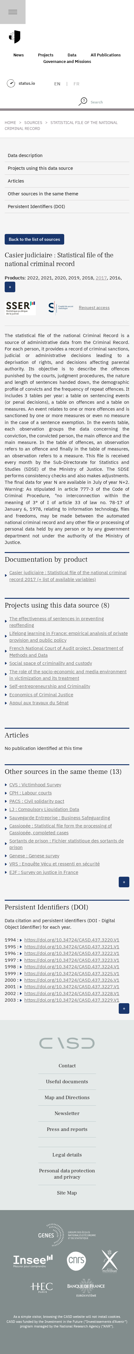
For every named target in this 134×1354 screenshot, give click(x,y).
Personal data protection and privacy (67, 1173)
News (18, 55)
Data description (25, 155)
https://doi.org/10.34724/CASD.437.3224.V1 (71, 967)
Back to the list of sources (34, 239)
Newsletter (67, 1113)
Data (72, 55)
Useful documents (67, 1081)
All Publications (106, 55)
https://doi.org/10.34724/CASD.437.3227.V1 (71, 986)
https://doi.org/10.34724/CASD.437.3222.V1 (71, 953)
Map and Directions (67, 1097)
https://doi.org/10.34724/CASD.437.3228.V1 (71, 993)
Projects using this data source (40, 168)
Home (10, 122)
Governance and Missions (67, 61)
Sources (33, 122)
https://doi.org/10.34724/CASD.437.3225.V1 (71, 973)
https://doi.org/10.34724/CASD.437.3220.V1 (71, 940)
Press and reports (67, 1129)
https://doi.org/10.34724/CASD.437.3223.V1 (71, 960)
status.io (27, 83)
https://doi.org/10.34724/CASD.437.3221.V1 (71, 947)
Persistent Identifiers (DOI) (36, 206)
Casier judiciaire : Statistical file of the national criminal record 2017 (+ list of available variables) (68, 576)
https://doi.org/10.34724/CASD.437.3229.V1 (71, 1000)
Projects (45, 55)
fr (76, 84)
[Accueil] (14, 37)
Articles (16, 181)
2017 (101, 278)
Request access (94, 307)
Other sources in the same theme (43, 194)
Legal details (67, 1154)
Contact (67, 1065)
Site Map (67, 1193)
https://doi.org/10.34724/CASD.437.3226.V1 (71, 980)
